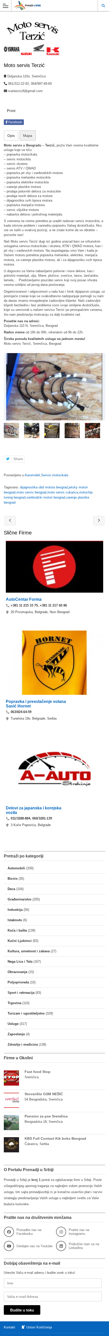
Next (102, 430)
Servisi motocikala (54, 475)
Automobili (32, 475)
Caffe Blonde (10, 520)
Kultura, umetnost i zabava (29, 951)
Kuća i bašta (17, 930)
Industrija (15, 910)
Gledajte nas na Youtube (34, 1246)
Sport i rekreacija (21, 993)
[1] (54, 387)
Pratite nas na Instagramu (79, 1232)
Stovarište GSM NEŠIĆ (44, 1094)
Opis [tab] (11, 136)
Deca (11, 889)
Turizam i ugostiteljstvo (26, 1013)
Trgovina (14, 1003)
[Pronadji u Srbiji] (49, 5)
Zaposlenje (16, 1034)
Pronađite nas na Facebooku (28, 1232)
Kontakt (9, 1327)
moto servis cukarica (62, 492)
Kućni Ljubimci (20, 941)
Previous (7, 430)
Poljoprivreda (18, 982)
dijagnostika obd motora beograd (44, 487)
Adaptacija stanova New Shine (98, 520)
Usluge (13, 1024)
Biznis (12, 878)
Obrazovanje (17, 972)
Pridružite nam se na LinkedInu (84, 1246)
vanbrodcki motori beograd (45, 497)
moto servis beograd (31, 492)
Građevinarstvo (19, 899)
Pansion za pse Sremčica (46, 1116)
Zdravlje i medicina (23, 1044)
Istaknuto (15, 920)
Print (11, 111)
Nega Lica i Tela (20, 961)
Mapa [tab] (27, 136)
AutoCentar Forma (24, 599)
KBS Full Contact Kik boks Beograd (55, 1138)
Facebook (15, 122)
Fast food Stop (37, 1072)
